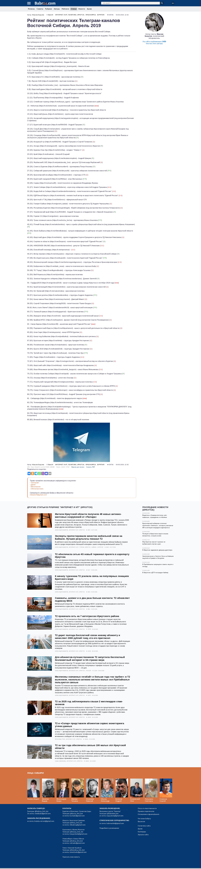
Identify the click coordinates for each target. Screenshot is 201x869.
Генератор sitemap (75, 865)
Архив (89, 9)
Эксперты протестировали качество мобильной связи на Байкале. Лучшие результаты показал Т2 (88, 537)
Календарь (142, 832)
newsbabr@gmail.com (43, 813)
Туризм (81, 547)
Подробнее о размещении (109, 828)
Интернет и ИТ (61, 15)
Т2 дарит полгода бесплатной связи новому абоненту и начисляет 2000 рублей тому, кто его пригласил (87, 636)
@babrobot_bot (112, 813)
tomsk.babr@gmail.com (78, 852)
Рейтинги (65, 9)
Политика (72, 15)
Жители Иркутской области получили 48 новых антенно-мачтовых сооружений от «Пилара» (88, 515)
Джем (33, 485)
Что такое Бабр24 (144, 818)
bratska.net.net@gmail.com (44, 821)
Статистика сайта (144, 826)
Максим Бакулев (38, 15)
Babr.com (45, 3)
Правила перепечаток (146, 811)
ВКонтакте (36, 487)
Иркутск (80, 15)
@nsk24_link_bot (76, 841)
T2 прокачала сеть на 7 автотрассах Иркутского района (87, 616)
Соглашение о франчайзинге (148, 814)
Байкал (94, 547)
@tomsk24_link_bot (77, 850)
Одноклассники (37, 489)
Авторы (57, 9)
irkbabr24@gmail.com (38, 495)
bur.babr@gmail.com (77, 816)
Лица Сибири (35, 773)
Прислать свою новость (71, 857)
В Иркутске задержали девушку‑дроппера (157, 550)
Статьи (73, 9)
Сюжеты (40, 9)
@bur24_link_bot (76, 813)
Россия (88, 670)
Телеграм (35, 483)
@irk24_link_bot (76, 823)
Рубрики (48, 9)
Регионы (31, 9)
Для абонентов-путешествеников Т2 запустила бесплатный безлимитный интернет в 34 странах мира (90, 658)
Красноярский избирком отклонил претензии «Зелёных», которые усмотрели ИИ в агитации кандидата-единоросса (157, 525)
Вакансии (141, 821)
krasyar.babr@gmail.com (78, 834)
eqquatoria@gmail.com (115, 816)
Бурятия (100, 15)
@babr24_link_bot (41, 811)
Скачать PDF (90, 467)
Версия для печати (78, 467)
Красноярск (91, 15)
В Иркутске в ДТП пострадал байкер (155, 572)
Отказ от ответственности (147, 808)
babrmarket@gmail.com (115, 823)
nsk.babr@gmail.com (77, 843)
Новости (81, 9)
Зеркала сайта (143, 834)
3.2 (40, 865)
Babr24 (50, 15)
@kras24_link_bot (76, 832)
